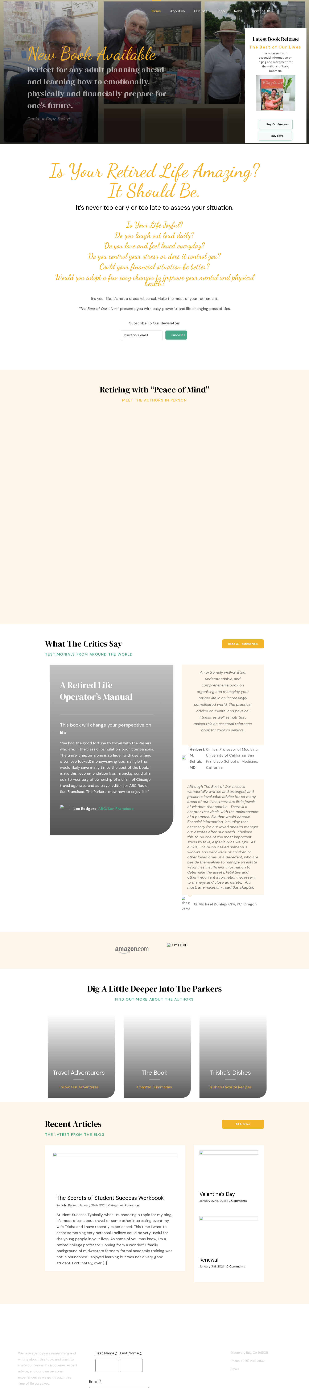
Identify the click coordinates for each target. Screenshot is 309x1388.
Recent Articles (179, 1368)
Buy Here (277, 136)
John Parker (69, 1205)
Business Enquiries (181, 1375)
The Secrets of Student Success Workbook (110, 1198)
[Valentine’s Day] (228, 1169)
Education (132, 1205)
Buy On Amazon (278, 124)
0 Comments (235, 1266)
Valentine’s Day (217, 1194)
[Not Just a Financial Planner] (216, 514)
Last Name (131, 1353)
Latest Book (176, 1353)
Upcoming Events (180, 1360)
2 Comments (238, 1201)
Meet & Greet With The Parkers (216, 431)
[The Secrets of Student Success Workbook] (115, 1169)
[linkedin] (232, 1381)
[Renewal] (228, 1234)
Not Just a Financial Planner (216, 559)
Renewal (208, 1260)
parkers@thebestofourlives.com (263, 1369)
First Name (106, 1353)
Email (95, 1381)
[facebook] (239, 1381)
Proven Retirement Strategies (92, 493)
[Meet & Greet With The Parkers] (216, 417)
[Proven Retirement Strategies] (92, 448)
